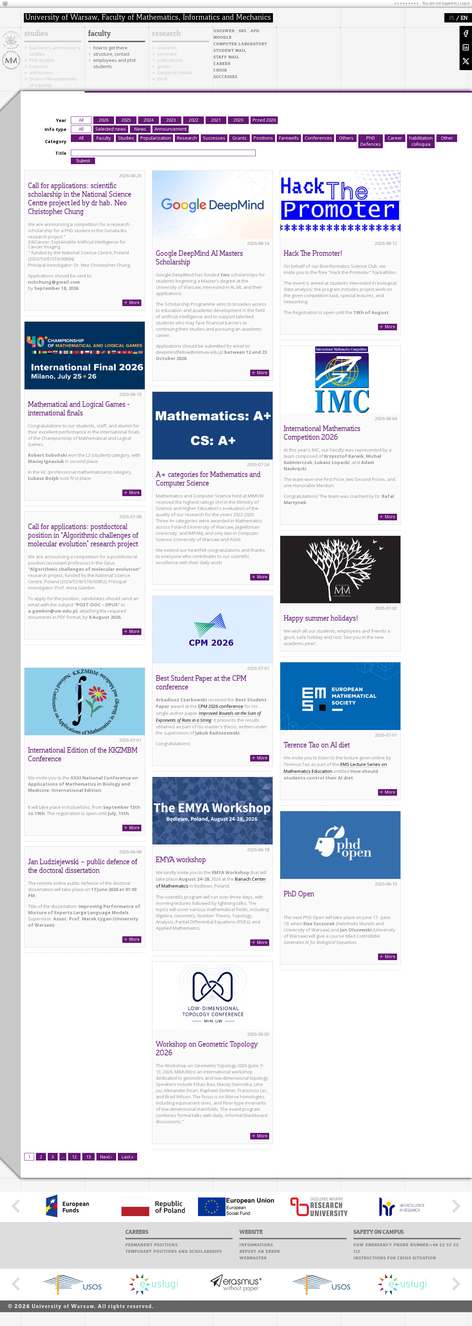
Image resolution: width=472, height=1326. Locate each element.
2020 (238, 120)
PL (452, 18)
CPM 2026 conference (220, 706)
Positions (263, 138)
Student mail (230, 51)
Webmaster (253, 1258)
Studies (126, 138)
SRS (242, 31)
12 (74, 1157)
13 (88, 1157)
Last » (127, 1157)
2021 (216, 120)
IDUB (162, 79)
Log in (465, 3)
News (140, 129)
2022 (193, 120)
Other (447, 138)
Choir (220, 70)
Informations (256, 1245)
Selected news (110, 129)
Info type (55, 129)
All (81, 120)
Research (187, 138)
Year (61, 120)
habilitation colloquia (421, 141)
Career (222, 64)
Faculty (103, 138)
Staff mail (226, 57)
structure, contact (111, 54)
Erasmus (38, 66)
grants (164, 66)
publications (170, 60)
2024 (148, 120)
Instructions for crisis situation (394, 1258)
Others (346, 138)
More (134, 302)
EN (464, 18)
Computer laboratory (240, 44)
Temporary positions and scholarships (173, 1252)
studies (36, 34)
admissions (41, 72)
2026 (103, 120)
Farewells (289, 138)
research (166, 34)
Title (60, 153)
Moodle (223, 38)
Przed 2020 (264, 120)
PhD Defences (370, 141)
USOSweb (224, 31)
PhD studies (42, 60)
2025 (126, 120)
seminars (167, 54)
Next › (106, 1157)
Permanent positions (151, 1245)
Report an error (259, 1252)
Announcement (170, 129)
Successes (225, 77)
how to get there (110, 48)
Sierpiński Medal (174, 72)
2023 (171, 120)
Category (55, 141)
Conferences (318, 138)
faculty (99, 34)
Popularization (155, 138)
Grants (239, 138)
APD (255, 31)
